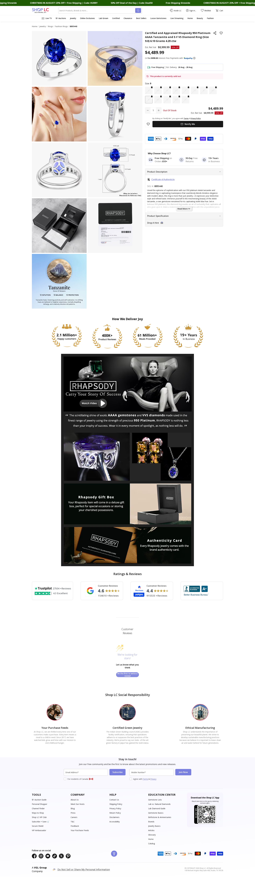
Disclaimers (114, 817)
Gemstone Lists (155, 799)
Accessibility (114, 821)
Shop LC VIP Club (39, 817)
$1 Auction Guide (39, 799)
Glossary (152, 834)
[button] (194, 58)
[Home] (45, 10)
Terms (145, 779)
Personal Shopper (39, 804)
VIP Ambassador (39, 830)
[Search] (138, 10)
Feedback (75, 826)
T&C (73, 821)
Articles (151, 830)
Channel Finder (38, 808)
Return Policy (115, 813)
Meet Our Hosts (77, 804)
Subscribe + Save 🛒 (40, 821)
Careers (74, 817)
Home (151, 839)
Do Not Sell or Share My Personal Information (84, 869)
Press (73, 813)
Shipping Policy (115, 804)
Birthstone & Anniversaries (159, 817)
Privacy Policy (115, 808)
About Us (75, 799)
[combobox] (97, 10)
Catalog (151, 843)
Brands (151, 821)
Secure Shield (37, 826)
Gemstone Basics (155, 813)
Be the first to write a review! (127, 674)
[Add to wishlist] (221, 33)
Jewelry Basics (154, 826)
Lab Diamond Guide (156, 808)
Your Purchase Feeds (80, 830)
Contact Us (114, 799)
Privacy (153, 779)
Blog (73, 808)
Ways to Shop (38, 813)
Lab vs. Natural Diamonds (159, 804)
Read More (183, 208)
